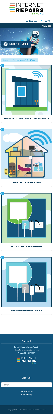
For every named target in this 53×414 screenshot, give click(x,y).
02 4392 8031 (32, 21)
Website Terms (26, 391)
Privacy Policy (26, 394)
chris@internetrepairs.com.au (27, 350)
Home (5, 60)
